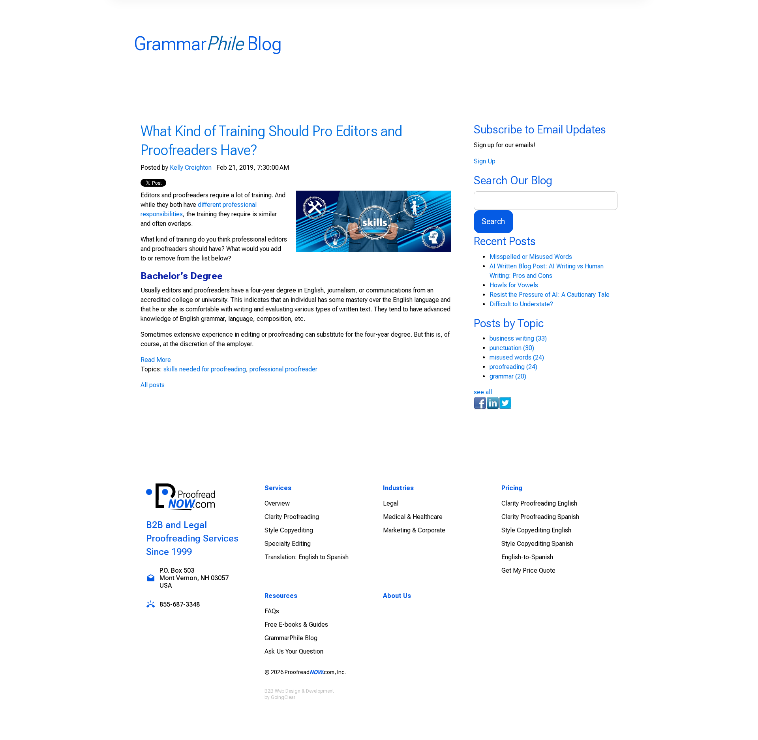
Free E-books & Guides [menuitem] (296, 624)
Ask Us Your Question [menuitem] (294, 651)
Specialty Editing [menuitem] (288, 543)
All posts (153, 385)
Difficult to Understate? (521, 304)
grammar (508, 376)
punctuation (512, 348)
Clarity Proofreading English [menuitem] (539, 503)
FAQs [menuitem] (272, 611)
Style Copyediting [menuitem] (289, 530)
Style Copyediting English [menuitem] (536, 530)
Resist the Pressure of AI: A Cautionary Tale (550, 294)
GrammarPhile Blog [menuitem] (291, 638)
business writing (518, 338)
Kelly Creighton (191, 167)
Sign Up (484, 161)
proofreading (513, 367)
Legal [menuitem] (390, 503)
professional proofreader (283, 369)
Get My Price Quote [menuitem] (528, 570)
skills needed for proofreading (204, 369)
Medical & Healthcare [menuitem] (413, 517)
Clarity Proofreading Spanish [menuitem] (540, 517)
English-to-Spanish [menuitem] (527, 557)
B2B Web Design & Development (299, 691)
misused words (517, 357)
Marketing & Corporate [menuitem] (414, 530)
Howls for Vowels (514, 285)
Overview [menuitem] (277, 503)
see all (483, 392)
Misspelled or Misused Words (531, 256)
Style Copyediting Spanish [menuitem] (537, 543)
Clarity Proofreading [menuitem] (292, 517)
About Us (397, 595)
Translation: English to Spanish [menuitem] (307, 557)
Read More (156, 359)
